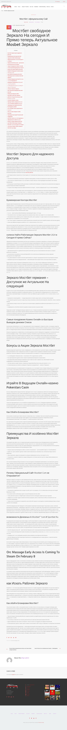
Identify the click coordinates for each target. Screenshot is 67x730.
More (52, 6)
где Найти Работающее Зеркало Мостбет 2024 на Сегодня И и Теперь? (16, 123)
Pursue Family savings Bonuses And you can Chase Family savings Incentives (20, 649)
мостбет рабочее (29, 172)
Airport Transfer (25, 6)
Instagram (28, 689)
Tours (19, 6)
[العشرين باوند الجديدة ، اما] (47, 687)
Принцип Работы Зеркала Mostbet (15, 102)
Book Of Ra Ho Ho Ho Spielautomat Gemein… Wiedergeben (46, 648)
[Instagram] (13, 697)
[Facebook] (29, 718)
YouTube (28, 694)
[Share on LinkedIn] (13, 637)
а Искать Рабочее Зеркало (13, 89)
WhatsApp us (29, 686)
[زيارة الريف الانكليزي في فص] (57, 692)
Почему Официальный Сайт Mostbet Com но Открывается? (15, 80)
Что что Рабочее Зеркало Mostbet (15, 103)
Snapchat (28, 688)
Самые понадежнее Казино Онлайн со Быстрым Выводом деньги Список (16, 66)
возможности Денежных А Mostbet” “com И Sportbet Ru (15, 83)
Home (15, 6)
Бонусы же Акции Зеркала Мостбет (15, 69)
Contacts (54, 713)
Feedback (36, 6)
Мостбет (9, 92)
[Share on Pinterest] (15, 637)
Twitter (28, 692)
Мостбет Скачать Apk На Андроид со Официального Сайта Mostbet (15, 119)
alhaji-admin (32, 22)
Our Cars (31, 6)
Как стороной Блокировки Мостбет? (15, 90)
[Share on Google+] (11, 637)
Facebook (28, 691)
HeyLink (28, 695)
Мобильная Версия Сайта (13, 94)
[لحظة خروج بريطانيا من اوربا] (57, 687)
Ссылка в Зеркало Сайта (13, 100)
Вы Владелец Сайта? (12, 107)
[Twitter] (8, 697)
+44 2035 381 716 (31, 684)
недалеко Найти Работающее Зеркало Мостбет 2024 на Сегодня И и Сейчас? (15, 59)
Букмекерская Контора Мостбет (14, 56)
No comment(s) (37, 22)
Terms (50, 713)
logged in (13, 674)
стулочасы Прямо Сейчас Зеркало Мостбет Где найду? (15, 127)
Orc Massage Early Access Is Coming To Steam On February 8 (15, 86)
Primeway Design (41, 722)
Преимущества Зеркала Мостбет (15, 105)
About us (48, 6)
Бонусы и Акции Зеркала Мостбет (15, 121)
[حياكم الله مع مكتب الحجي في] (52, 692)
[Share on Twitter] (8, 637)
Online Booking (42, 6)
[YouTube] (11, 697)
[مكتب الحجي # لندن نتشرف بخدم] (47, 692)
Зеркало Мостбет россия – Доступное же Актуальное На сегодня (16, 63)
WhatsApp (58, 1)
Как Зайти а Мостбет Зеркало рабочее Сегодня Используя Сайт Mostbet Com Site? (15, 97)
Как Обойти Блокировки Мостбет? (15, 74)
